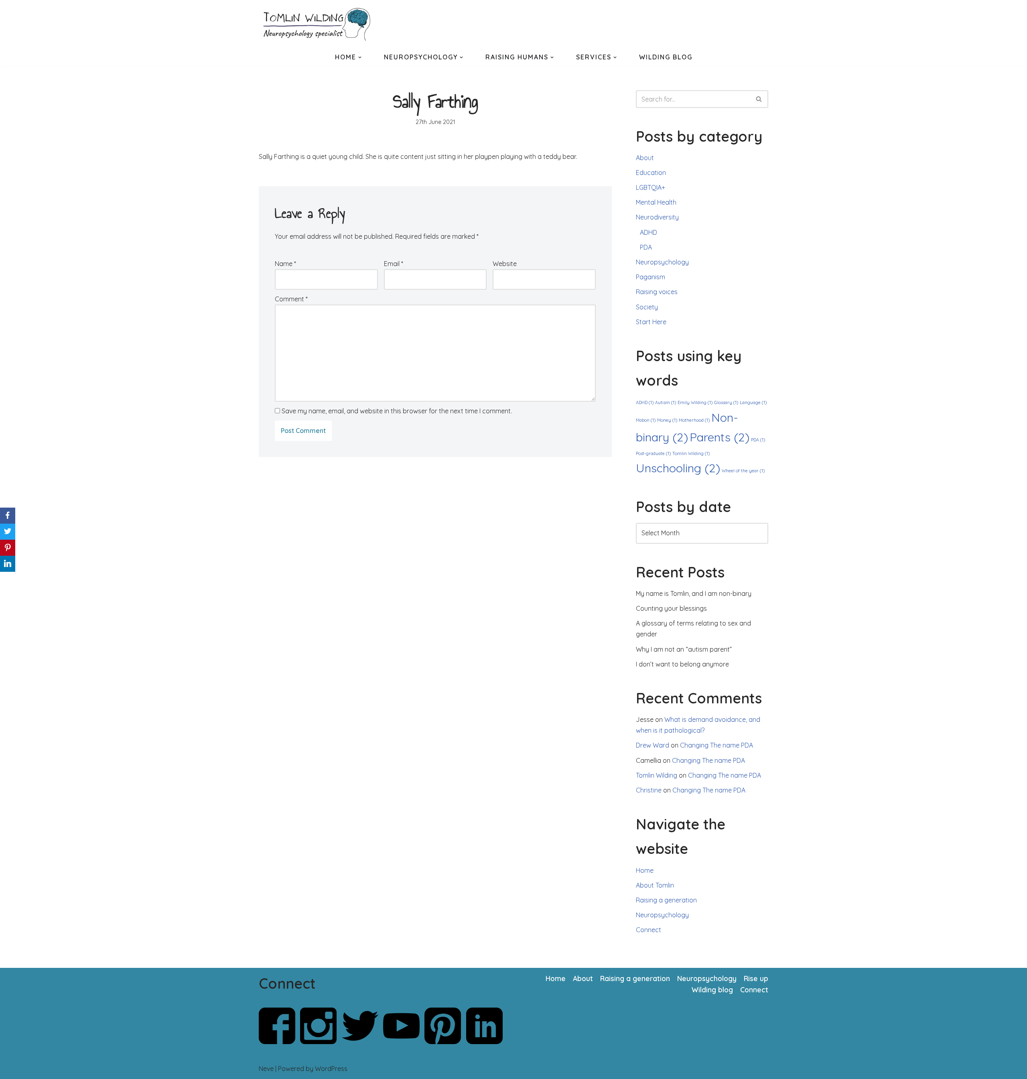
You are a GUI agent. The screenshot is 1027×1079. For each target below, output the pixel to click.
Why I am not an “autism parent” (684, 649)
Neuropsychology (662, 262)
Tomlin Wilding (691, 453)
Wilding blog (712, 989)
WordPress (331, 1069)
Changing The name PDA (716, 745)
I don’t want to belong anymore (682, 664)
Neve (266, 1069)
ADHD (648, 232)
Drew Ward (652, 745)
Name (285, 264)
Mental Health (656, 202)
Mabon (646, 420)
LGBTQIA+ (650, 187)
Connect (648, 930)
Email (393, 264)
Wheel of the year (743, 470)
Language (753, 402)
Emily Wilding (695, 402)
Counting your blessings (671, 608)
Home (645, 870)
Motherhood (694, 420)
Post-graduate (653, 453)
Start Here (651, 322)
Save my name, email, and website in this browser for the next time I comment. (397, 411)
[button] (359, 57)
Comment (291, 299)
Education (651, 173)
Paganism (650, 277)
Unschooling (678, 468)
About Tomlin (655, 885)
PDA (646, 247)
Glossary (726, 402)
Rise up (756, 978)
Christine (649, 790)
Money (667, 420)
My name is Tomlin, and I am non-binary (693, 593)
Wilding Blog (665, 57)
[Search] (759, 99)
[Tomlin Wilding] (319, 24)
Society (647, 307)
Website (505, 264)
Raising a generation (666, 900)
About (645, 158)
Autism (665, 402)
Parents (719, 437)
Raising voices (657, 292)
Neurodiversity (657, 217)
